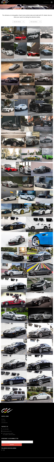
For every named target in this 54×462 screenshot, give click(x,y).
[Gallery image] (7, 34)
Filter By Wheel (33, 21)
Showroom (4, 422)
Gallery (3, 421)
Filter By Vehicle (17, 21)
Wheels (3, 419)
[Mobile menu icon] (52, 2)
